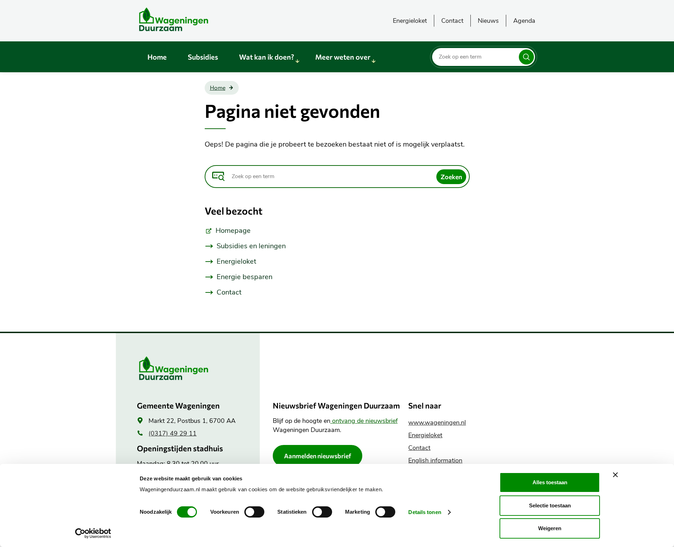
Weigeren (549, 528)
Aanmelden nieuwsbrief (317, 456)
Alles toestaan (550, 482)
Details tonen (424, 512)
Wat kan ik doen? (266, 57)
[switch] (254, 512)
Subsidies (203, 57)
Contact (452, 20)
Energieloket (410, 20)
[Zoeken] (526, 57)
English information (435, 460)
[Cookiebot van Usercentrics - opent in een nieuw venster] (93, 533)
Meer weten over (342, 57)
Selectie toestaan (550, 505)
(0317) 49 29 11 (172, 433)
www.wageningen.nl (437, 422)
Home (157, 57)
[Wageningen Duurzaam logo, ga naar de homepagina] (189, 19)
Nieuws (488, 20)
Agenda (524, 20)
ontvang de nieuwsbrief (364, 421)
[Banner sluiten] (615, 474)
